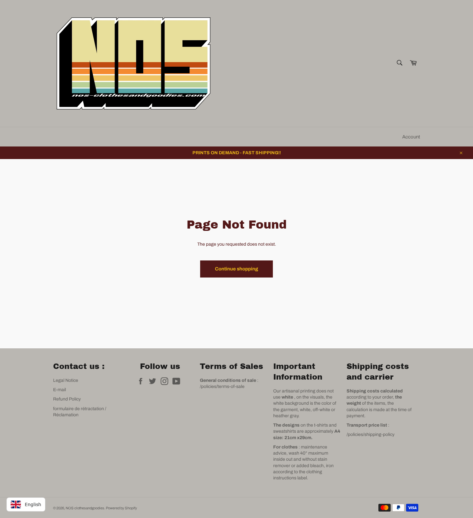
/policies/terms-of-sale (222, 386)
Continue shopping (236, 268)
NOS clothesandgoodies (85, 508)
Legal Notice (65, 380)
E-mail (59, 389)
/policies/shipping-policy (370, 434)
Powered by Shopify (121, 508)
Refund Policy (67, 399)
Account (411, 136)
